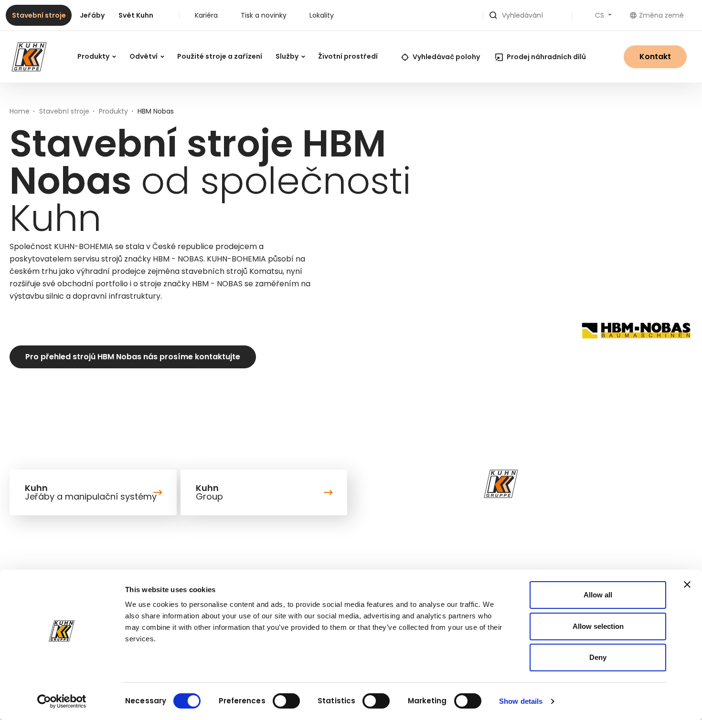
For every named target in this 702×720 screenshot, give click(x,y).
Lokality (321, 15)
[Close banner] (687, 584)
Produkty (94, 56)
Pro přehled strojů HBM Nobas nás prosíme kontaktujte (132, 356)
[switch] (286, 701)
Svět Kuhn (135, 15)
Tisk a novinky (264, 15)
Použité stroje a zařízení (219, 56)
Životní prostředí (348, 56)
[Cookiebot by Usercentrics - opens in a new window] (62, 701)
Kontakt (655, 56)
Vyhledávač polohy (446, 57)
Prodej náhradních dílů (546, 57)
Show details (520, 701)
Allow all (598, 595)
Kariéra (206, 15)
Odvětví (144, 56)
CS (600, 15)
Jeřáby (92, 15)
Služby (288, 56)
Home (20, 111)
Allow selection (598, 626)
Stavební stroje (39, 15)
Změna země (661, 15)
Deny (597, 657)
